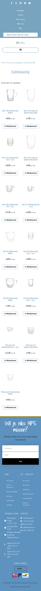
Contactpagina (10, 500)
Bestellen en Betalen (12, 492)
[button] (20, 49)
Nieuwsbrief (26, 489)
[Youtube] (29, 3)
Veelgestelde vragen (28, 494)
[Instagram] (16, 3)
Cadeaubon (20, 10)
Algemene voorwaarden (26, 504)
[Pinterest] (25, 3)
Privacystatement (27, 498)
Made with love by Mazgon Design (21, 587)
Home (3, 63)
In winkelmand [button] (10, 126)
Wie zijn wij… (26, 481)
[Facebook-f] (12, 3)
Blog (20, 28)
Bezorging (9, 496)
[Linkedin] (21, 3)
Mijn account (20, 19)
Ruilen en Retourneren (10, 486)
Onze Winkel (26, 485)
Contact (20, 15)
